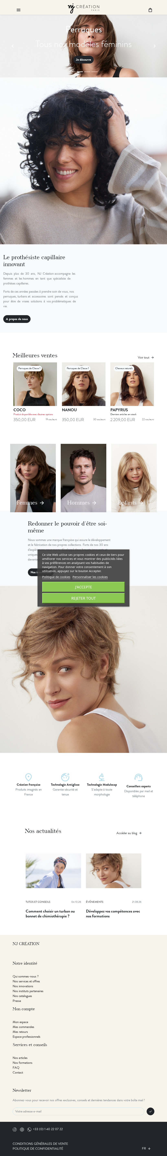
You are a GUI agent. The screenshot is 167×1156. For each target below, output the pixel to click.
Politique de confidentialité (38, 1148)
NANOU (69, 410)
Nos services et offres (26, 981)
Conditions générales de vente (40, 1144)
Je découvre (100, 59)
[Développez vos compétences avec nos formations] (113, 870)
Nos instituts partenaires (28, 991)
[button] (12, 46)
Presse (17, 1001)
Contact (18, 1072)
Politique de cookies (56, 577)
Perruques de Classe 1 (29, 368)
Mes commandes (23, 1027)
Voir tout (146, 357)
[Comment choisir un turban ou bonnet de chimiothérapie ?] (53, 870)
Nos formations (22, 1063)
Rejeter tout (83, 598)
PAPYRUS (119, 410)
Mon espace (20, 1022)
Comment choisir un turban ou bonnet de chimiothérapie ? (50, 913)
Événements (94, 902)
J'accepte (83, 587)
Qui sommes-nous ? (25, 976)
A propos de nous (17, 319)
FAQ (16, 1067)
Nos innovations (23, 986)
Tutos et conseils (38, 902)
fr (144, 1148)
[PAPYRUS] (132, 384)
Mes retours (20, 1032)
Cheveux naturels (124, 368)
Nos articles (20, 1058)
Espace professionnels (26, 1036)
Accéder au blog (129, 833)
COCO (19, 410)
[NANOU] (83, 384)
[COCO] (35, 384)
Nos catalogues (22, 996)
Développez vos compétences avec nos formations (113, 913)
